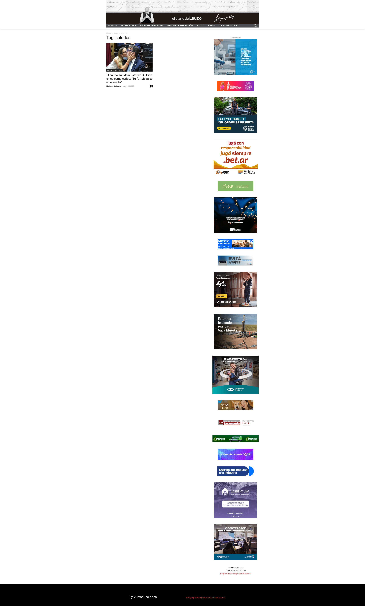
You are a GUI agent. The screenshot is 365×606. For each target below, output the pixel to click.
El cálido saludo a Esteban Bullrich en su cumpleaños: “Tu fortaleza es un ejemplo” (129, 78)
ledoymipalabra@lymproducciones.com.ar (205, 597)
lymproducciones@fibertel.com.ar (235, 573)
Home (108, 33)
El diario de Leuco (113, 86)
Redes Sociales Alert (114, 70)
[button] (255, 25)
